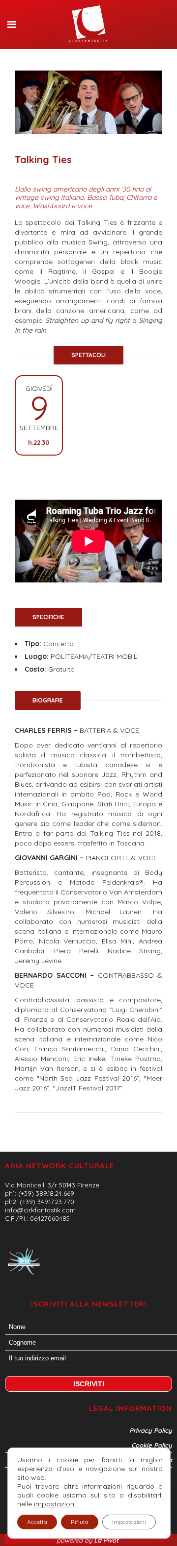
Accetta (37, 1521)
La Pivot (107, 1540)
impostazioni (55, 1503)
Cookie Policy (151, 1445)
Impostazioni (129, 1521)
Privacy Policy (150, 1430)
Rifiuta (79, 1521)
